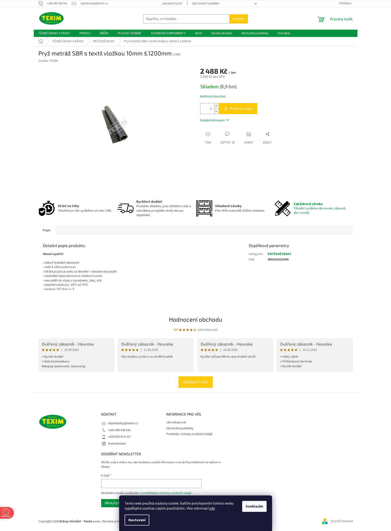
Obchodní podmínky (206, 4)
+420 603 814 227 (119, 437)
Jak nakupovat (172, 4)
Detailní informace (212, 120)
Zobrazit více (195, 382)
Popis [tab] (47, 230)
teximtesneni (117, 443)
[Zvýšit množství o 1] (216, 106)
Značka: (48, 61)
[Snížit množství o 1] (216, 111)
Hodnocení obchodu (195, 319)
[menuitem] (54, 33)
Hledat (238, 19)
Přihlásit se (114, 503)
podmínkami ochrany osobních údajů (166, 493)
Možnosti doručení (213, 96)
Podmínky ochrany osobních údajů (189, 434)
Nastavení (137, 520)
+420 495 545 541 (119, 430)
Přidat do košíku (241, 108)
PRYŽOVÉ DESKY (279, 254)
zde (212, 508)
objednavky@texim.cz (123, 423)
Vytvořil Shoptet (342, 521)
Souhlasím (254, 506)
